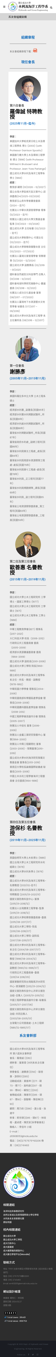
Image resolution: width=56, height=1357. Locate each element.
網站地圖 (7, 1222)
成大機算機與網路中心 (13, 1250)
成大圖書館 (8, 1247)
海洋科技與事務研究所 (13, 1211)
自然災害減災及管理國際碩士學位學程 (21, 1214)
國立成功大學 (9, 1235)
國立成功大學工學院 (12, 1239)
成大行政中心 (9, 1243)
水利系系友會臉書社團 (13, 1218)
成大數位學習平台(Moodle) (16, 1254)
